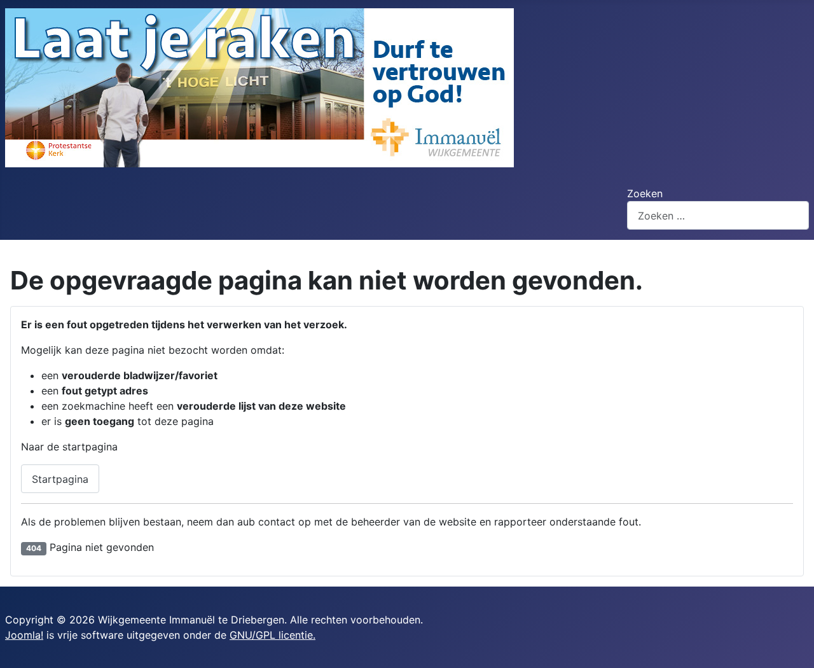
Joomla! (24, 635)
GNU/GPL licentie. (272, 635)
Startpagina (60, 479)
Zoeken (645, 193)
